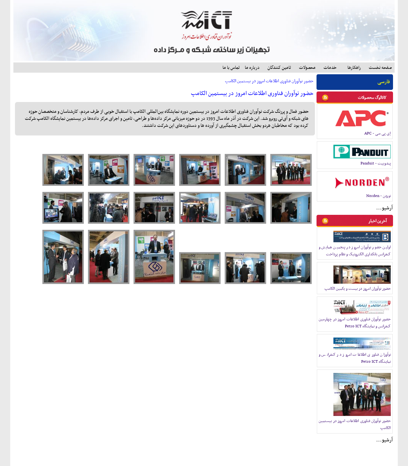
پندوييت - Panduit (376, 163)
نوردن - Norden (378, 196)
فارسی (383, 81)
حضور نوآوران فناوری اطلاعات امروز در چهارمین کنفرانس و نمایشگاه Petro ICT (355, 323)
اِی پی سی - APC (377, 133)
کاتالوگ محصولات (372, 97)
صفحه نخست (380, 68)
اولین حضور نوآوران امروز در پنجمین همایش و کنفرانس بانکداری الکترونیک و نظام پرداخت (355, 251)
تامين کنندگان (279, 68)
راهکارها (354, 68)
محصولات (307, 68)
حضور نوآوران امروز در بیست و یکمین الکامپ (357, 288)
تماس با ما (231, 68)
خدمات (330, 68)
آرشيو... (384, 208)
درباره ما (252, 68)
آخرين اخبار (377, 221)
